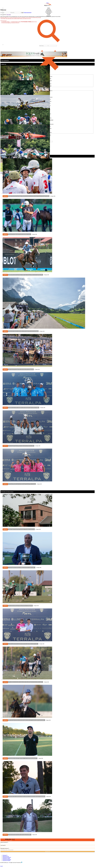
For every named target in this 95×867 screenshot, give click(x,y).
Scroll (1, 866)
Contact (48, 15)
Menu (47, 2)
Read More (5, 196)
